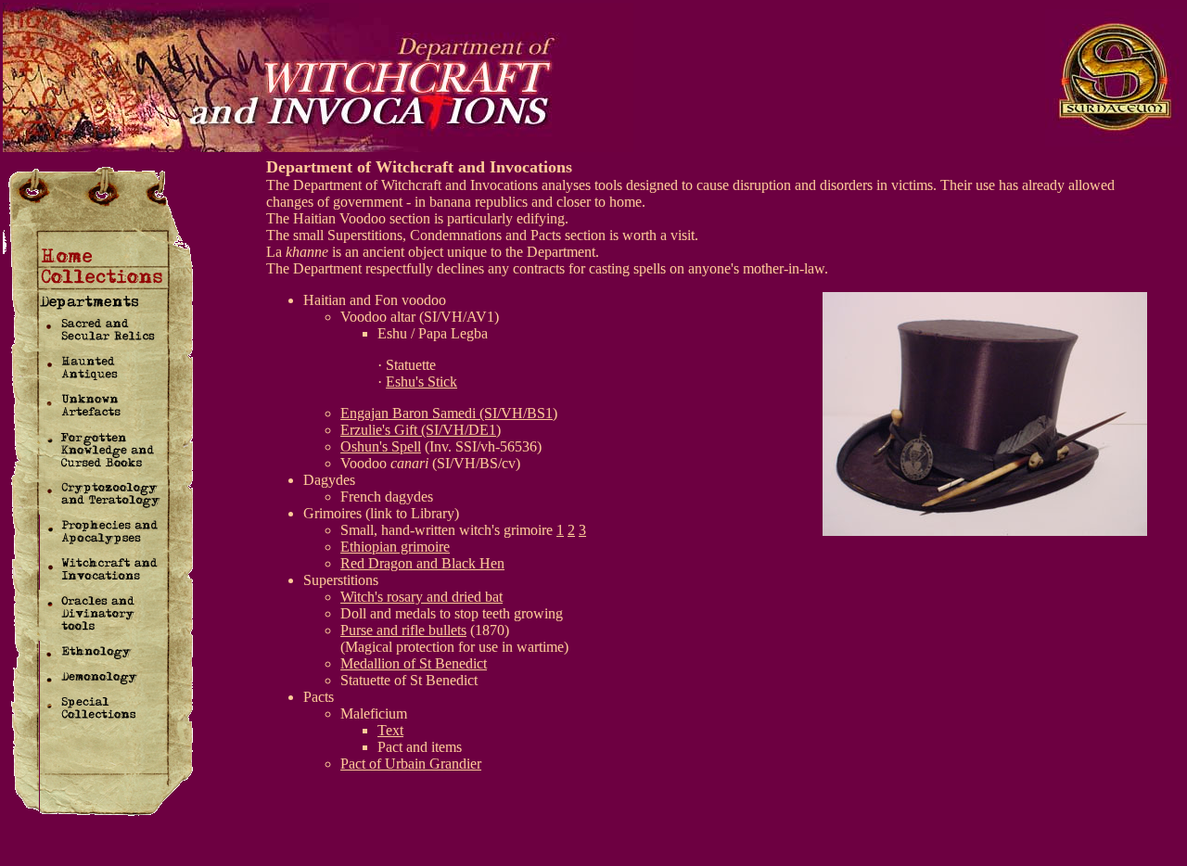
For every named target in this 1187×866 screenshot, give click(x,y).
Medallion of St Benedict (413, 663)
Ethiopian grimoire (395, 546)
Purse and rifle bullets (403, 630)
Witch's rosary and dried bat (421, 597)
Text (390, 730)
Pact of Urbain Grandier (410, 763)
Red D (359, 563)
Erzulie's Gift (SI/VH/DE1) (420, 430)
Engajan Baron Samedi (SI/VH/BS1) (448, 413)
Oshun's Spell (380, 446)
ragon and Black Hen (441, 563)
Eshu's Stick (421, 381)
